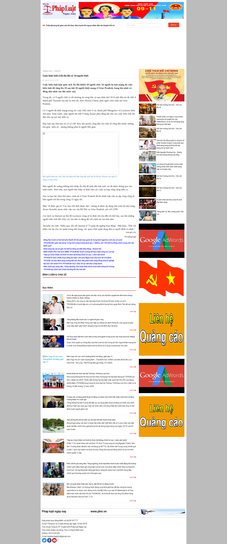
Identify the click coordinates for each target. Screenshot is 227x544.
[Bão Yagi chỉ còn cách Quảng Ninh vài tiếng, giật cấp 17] (53, 359)
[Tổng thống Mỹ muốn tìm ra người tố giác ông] (53, 324)
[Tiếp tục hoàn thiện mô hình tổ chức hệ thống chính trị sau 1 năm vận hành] (53, 446)
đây (134, 232)
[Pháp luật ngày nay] (59, 10)
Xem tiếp (133, 311)
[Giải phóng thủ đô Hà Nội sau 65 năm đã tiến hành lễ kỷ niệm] (53, 425)
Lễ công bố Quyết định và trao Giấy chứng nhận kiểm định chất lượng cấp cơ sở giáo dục (170, 166)
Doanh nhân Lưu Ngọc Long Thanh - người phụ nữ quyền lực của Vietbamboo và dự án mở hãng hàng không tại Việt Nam (170, 120)
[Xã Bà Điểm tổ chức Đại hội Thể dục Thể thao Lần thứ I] (53, 380)
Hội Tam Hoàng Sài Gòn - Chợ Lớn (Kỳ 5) (169, 130)
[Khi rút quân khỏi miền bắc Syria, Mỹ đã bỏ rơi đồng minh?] (53, 489)
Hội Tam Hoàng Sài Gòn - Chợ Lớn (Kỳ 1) (169, 189)
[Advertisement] (113, 47)
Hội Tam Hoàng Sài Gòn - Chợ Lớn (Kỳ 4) (169, 106)
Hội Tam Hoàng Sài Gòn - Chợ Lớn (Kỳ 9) (169, 177)
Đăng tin (174, 25)
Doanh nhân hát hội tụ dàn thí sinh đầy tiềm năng (169, 201)
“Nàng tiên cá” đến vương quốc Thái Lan (170, 213)
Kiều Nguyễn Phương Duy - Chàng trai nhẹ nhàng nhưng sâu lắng (169, 153)
